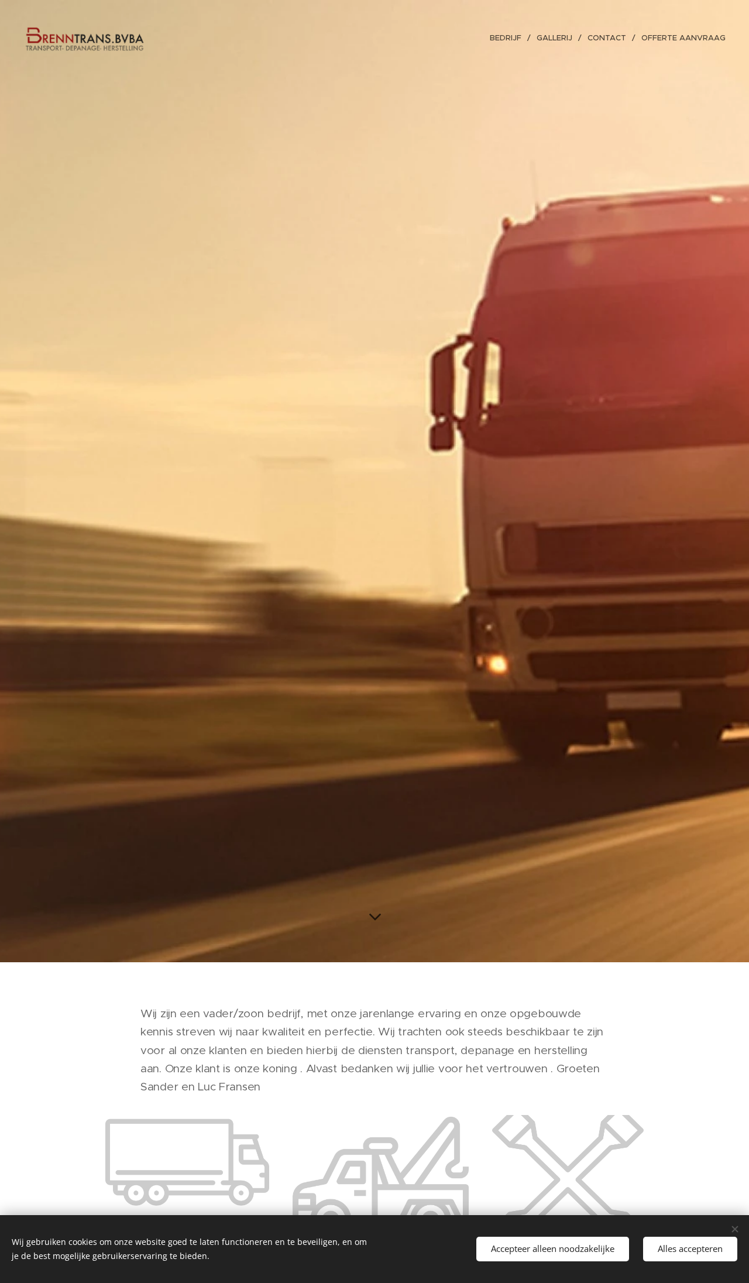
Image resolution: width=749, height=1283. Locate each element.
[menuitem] (509, 38)
